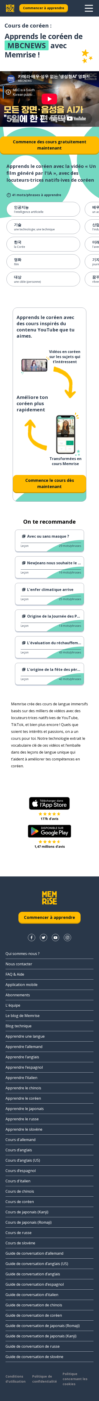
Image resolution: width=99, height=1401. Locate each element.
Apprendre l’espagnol (24, 1067)
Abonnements (18, 994)
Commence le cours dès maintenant (49, 483)
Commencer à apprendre (43, 8)
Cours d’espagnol (21, 1170)
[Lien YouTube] (55, 937)
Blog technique (19, 1025)
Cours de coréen (20, 1201)
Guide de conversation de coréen (34, 1315)
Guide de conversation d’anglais (33, 1274)
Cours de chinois (20, 1191)
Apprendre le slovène (24, 1129)
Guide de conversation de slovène (34, 1356)
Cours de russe (19, 1232)
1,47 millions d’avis (49, 846)
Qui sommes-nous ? (23, 953)
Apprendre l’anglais (22, 1056)
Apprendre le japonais (25, 1108)
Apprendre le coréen (23, 1098)
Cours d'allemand (20, 1139)
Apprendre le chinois (23, 1087)
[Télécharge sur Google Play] (49, 831)
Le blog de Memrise (23, 1015)
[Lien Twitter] (43, 937)
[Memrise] (10, 8)
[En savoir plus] (88, 8)
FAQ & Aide (15, 974)
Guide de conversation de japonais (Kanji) (41, 1336)
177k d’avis (49, 818)
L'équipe (13, 1005)
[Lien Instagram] (67, 937)
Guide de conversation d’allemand (34, 1253)
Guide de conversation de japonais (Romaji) (43, 1325)
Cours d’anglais (19, 1149)
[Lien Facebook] (31, 937)
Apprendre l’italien (21, 1077)
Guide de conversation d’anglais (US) (37, 1263)
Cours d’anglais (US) (23, 1160)
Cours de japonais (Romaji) (29, 1222)
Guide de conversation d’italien (32, 1294)
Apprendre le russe (22, 1118)
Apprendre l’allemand (24, 1046)
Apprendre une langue (25, 1036)
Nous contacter (19, 963)
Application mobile (22, 984)
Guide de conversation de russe (33, 1346)
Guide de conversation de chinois (34, 1305)
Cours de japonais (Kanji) (27, 1212)
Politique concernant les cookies (75, 1379)
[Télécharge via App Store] (49, 803)
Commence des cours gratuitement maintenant (49, 145)
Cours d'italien (18, 1181)
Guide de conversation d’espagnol (35, 1284)
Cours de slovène (20, 1243)
